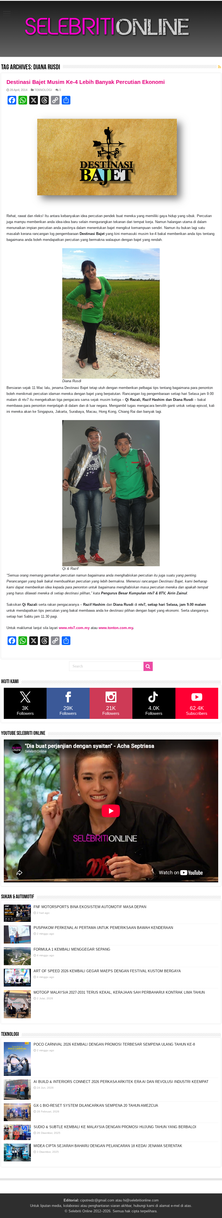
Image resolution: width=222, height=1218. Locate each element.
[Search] (148, 666)
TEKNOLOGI (43, 89)
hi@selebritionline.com (141, 1200)
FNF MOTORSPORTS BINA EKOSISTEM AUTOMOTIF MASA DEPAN (90, 907)
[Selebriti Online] (111, 29)
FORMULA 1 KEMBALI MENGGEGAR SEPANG (72, 949)
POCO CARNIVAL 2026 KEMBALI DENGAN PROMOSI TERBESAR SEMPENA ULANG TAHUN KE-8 (114, 1044)
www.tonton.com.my (116, 628)
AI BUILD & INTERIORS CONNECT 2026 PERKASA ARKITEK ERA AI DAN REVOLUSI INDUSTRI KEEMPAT (121, 1082)
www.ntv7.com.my (74, 628)
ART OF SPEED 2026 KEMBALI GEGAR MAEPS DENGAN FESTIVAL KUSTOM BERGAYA (107, 971)
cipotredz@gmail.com (97, 1200)
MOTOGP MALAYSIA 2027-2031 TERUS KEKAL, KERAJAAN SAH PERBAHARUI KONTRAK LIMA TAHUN (119, 992)
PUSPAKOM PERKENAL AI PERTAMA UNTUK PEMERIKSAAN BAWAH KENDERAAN (103, 928)
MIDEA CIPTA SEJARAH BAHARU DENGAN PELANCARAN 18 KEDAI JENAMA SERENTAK (108, 1146)
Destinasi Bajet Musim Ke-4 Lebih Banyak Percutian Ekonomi (85, 82)
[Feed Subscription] (219, 67)
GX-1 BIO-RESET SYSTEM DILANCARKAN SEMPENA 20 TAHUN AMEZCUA (96, 1106)
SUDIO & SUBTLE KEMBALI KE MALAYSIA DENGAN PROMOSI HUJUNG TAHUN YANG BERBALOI (115, 1127)
